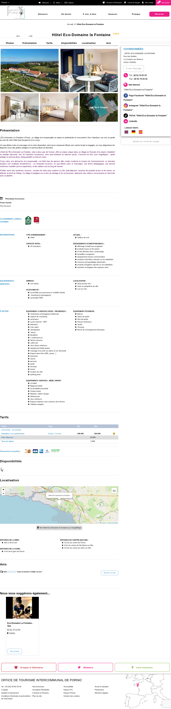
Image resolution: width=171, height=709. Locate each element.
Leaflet (103, 523)
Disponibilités (69, 43)
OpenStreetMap (113, 523)
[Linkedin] (146, 121)
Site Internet (138, 87)
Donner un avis (110, 573)
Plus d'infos (14, 651)
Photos (10, 43)
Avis (108, 43)
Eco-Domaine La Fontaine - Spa (20, 624)
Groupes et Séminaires (114, 3)
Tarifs (49, 43)
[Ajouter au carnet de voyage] (35, 624)
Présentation (29, 43)
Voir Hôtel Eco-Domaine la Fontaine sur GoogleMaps (60, 528)
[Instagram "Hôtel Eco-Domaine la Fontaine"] (146, 107)
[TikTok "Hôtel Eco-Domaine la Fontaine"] (146, 115)
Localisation (89, 43)
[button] (163, 2)
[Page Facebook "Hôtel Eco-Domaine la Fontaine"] (146, 97)
